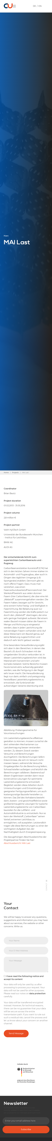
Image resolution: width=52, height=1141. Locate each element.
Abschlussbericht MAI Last (17, 843)
